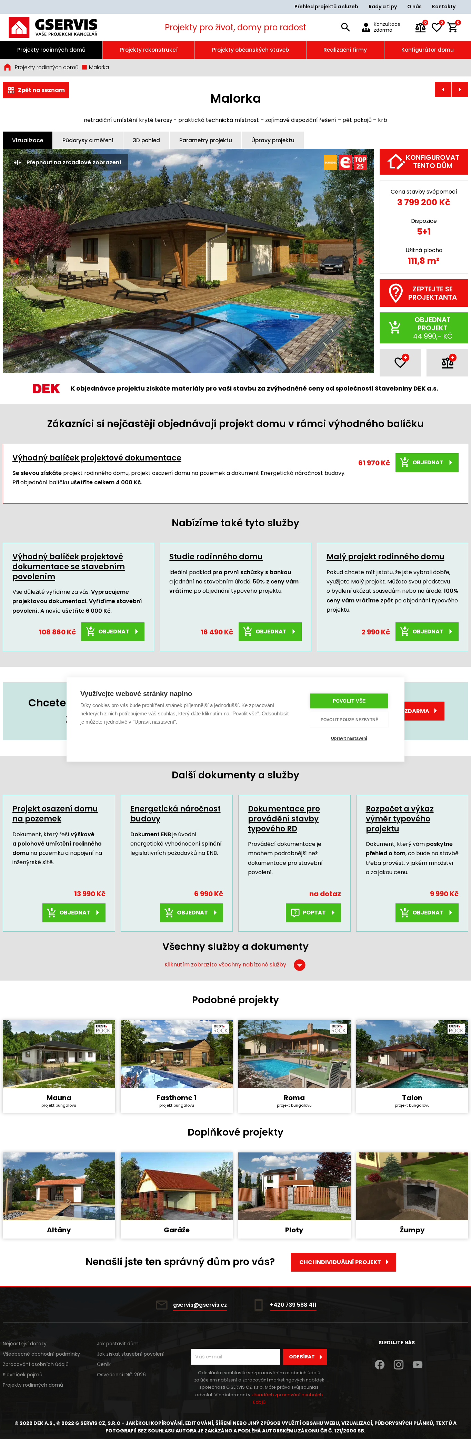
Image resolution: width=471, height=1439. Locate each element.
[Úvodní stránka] (62, 27)
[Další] (360, 261)
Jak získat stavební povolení (130, 1353)
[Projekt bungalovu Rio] (443, 89)
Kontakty (443, 6)
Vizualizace (27, 140)
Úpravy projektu (272, 140)
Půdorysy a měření (87, 140)
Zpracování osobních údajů (36, 1364)
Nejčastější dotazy (25, 1343)
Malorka (98, 67)
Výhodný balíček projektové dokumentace (96, 458)
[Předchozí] (17, 261)
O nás (414, 6)
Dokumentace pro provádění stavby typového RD (284, 819)
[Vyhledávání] (345, 27)
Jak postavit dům (118, 1343)
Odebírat (302, 1356)
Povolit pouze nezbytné (349, 719)
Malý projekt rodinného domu (385, 556)
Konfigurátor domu (427, 49)
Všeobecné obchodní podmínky (41, 1353)
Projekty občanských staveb (250, 49)
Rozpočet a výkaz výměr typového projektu (400, 819)
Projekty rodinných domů (51, 49)
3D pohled (146, 140)
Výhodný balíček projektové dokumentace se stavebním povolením (68, 566)
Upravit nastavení (349, 738)
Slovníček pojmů (22, 1374)
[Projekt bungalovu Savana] (460, 89)
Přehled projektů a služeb (326, 6)
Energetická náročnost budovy (175, 814)
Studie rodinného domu (216, 556)
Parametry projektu (205, 140)
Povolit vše (349, 701)
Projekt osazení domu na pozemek (55, 814)
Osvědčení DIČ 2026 (121, 1374)
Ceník (104, 1364)
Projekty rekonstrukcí (149, 49)
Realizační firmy (345, 49)
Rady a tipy (383, 6)
